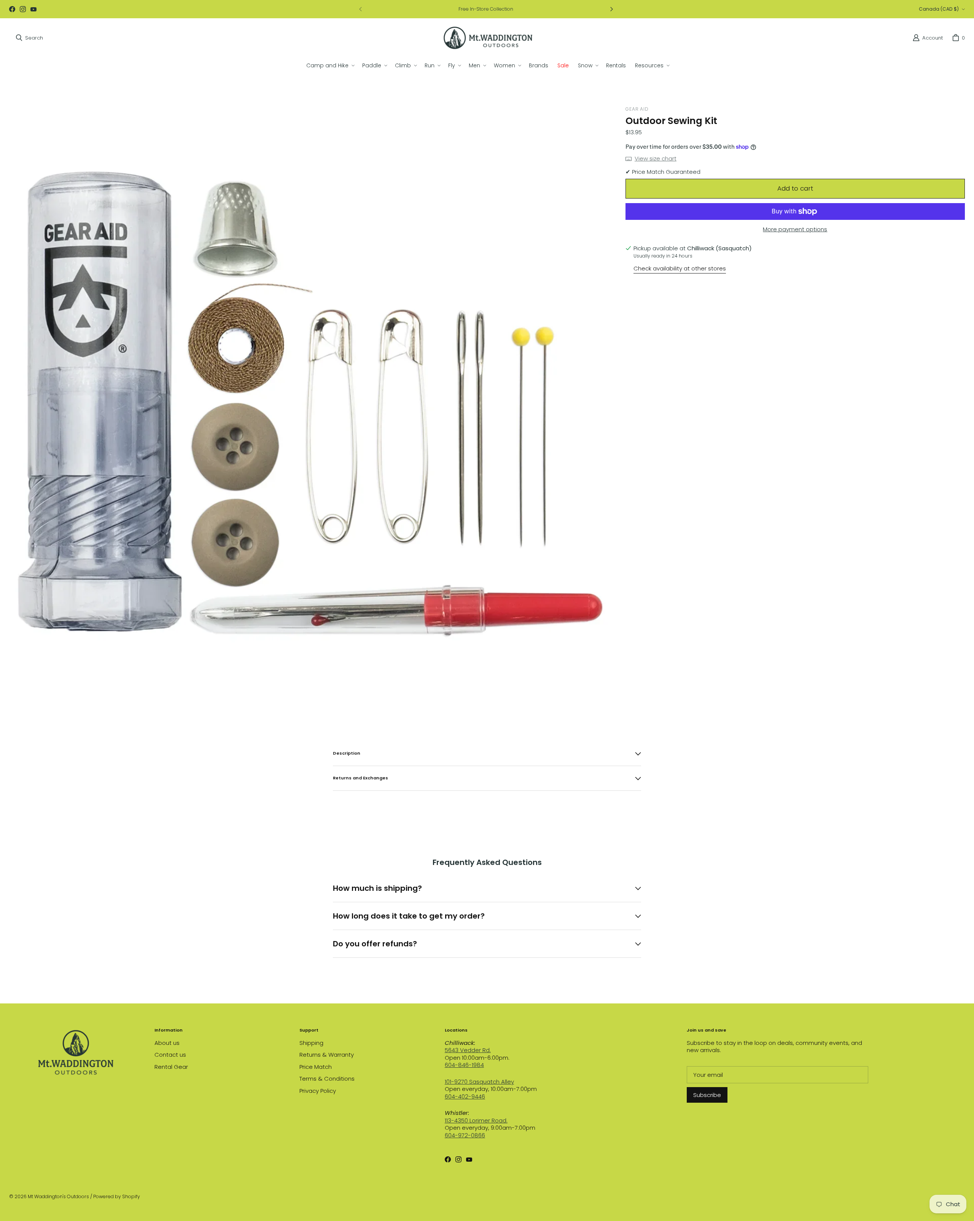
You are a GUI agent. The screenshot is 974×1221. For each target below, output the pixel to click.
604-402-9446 (465, 1096)
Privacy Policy (317, 1091)
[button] (330, 65)
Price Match (315, 1067)
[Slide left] (360, 9)
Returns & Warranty (326, 1055)
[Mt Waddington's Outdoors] (488, 38)
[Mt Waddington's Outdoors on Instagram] (23, 9)
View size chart (655, 158)
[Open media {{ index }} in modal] (311, 402)
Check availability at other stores (679, 268)
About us (167, 1043)
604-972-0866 (465, 1135)
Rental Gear (171, 1067)
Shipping (311, 1043)
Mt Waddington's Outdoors (58, 1196)
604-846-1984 (464, 1065)
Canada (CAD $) (939, 9)
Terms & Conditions (327, 1079)
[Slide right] (611, 9)
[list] (311, 403)
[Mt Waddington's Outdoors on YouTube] (33, 9)
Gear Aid (637, 109)
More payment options (795, 229)
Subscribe (707, 1095)
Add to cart (795, 188)
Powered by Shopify (116, 1196)
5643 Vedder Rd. (468, 1050)
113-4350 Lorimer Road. (476, 1120)
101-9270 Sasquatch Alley (479, 1082)
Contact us (170, 1055)
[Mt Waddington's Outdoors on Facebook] (12, 9)
